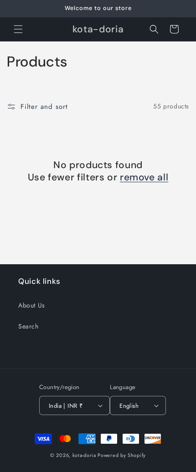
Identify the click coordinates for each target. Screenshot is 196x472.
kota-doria (84, 455)
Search (28, 326)
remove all (144, 177)
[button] (18, 29)
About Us (31, 305)
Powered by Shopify (122, 455)
